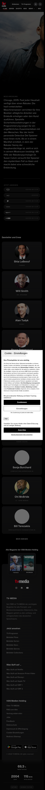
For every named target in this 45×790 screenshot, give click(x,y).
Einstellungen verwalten (22, 408)
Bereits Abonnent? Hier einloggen (22, 434)
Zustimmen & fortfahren (22, 402)
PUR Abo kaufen (22, 430)
